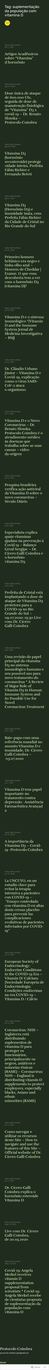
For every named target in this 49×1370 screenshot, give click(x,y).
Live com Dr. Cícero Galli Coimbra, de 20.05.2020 (21, 1235)
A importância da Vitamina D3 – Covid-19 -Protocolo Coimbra (24, 845)
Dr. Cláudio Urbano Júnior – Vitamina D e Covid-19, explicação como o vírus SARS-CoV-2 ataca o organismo (23, 379)
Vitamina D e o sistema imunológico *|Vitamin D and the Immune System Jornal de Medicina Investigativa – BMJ (24, 327)
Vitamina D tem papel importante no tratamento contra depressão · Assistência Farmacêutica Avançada (24, 799)
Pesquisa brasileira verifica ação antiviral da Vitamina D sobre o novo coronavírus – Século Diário (23, 493)
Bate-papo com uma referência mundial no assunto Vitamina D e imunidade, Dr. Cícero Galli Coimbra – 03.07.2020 (23, 748)
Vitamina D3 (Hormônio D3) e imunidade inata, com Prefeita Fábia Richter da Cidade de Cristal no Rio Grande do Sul (24, 215)
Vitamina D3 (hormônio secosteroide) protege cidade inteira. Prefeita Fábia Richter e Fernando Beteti (24, 163)
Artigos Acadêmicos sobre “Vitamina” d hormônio (21, 58)
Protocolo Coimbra (16, 1348)
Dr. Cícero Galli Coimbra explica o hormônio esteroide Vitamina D (21, 1194)
